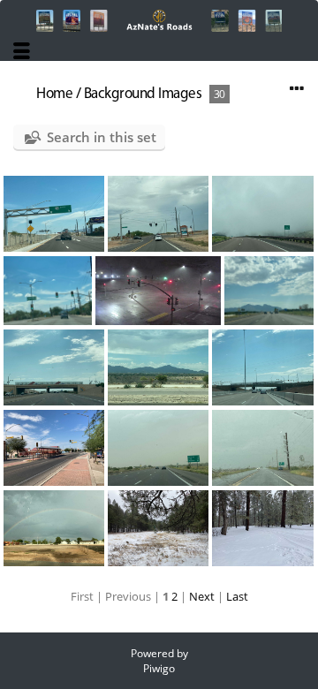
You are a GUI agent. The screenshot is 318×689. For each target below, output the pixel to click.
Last (237, 596)
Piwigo (159, 668)
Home (54, 94)
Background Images (143, 94)
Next (202, 596)
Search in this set (101, 137)
